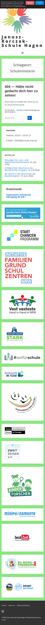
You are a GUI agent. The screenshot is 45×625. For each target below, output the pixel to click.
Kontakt (4, 605)
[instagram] (3, 612)
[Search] (30, 118)
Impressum (11, 605)
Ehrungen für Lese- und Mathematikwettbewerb (17, 161)
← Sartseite (18, 110)
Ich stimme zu (39, 3)
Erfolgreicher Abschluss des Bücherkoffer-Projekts (19, 169)
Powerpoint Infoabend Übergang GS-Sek (18, 195)
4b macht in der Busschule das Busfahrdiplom (20, 174)
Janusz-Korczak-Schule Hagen (22, 41)
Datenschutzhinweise (23, 605)
